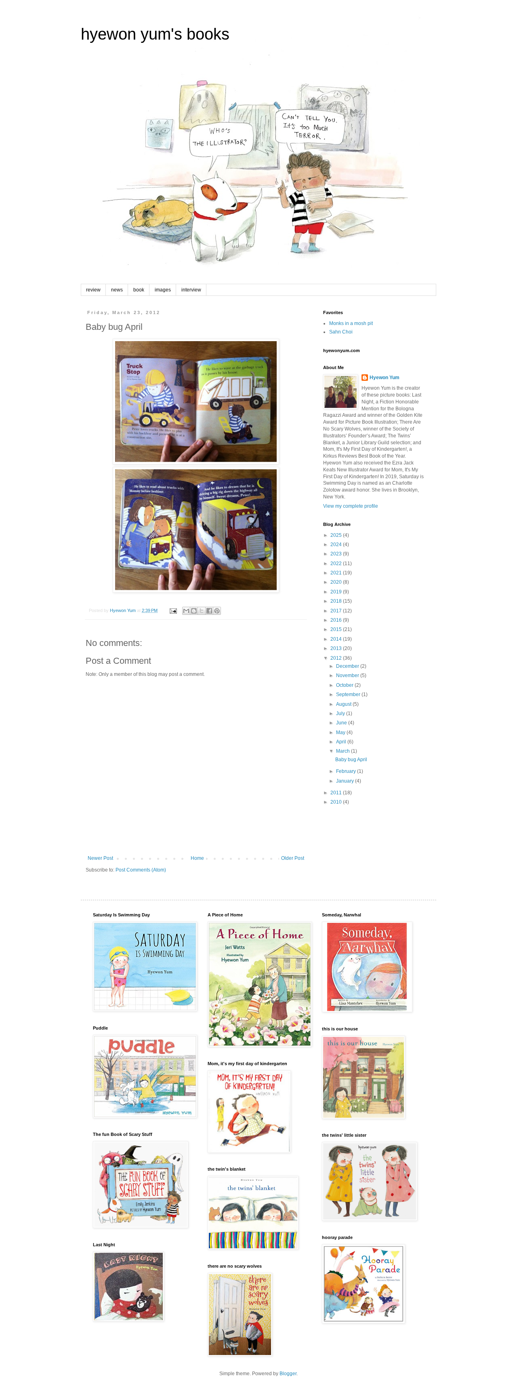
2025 (336, 535)
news (117, 290)
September (348, 694)
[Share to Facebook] (209, 611)
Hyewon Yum (384, 377)
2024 (336, 544)
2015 (336, 629)
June (342, 723)
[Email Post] (173, 610)
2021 (336, 573)
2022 (336, 563)
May (341, 732)
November (348, 675)
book (138, 290)
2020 (336, 582)
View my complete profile (350, 506)
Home (197, 858)
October (345, 685)
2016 (336, 620)
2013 (336, 648)
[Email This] (186, 611)
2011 (336, 793)
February (346, 771)
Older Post (292, 858)
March (343, 751)
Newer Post (100, 858)
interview (191, 290)
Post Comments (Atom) (141, 870)
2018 (336, 601)
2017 (336, 611)
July (341, 713)
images (163, 290)
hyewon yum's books (155, 34)
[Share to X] (202, 611)
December (348, 666)
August (344, 704)
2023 (336, 554)
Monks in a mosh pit (351, 323)
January (345, 781)
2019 (336, 592)
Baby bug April (351, 759)
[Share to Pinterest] (217, 611)
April (341, 742)
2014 (336, 639)
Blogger (288, 1373)
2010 (336, 802)
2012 (336, 658)
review (93, 290)
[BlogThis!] (194, 611)
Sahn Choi (341, 332)
